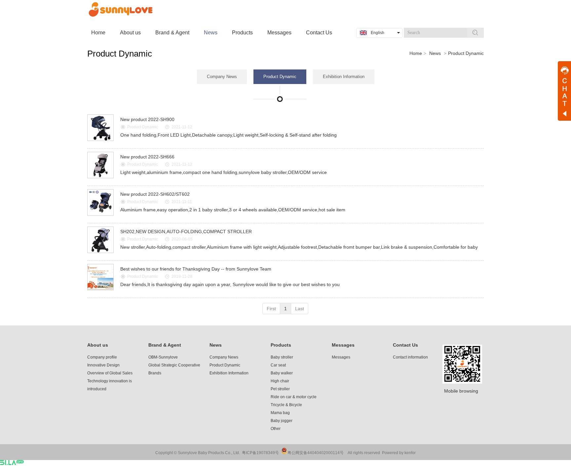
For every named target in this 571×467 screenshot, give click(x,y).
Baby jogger (281, 420)
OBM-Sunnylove (163, 357)
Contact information (410, 357)
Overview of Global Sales (110, 373)
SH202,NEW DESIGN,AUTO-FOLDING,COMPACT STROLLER (186, 231)
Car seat (278, 365)
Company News (223, 357)
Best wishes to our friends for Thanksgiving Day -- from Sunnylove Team (195, 269)
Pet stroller (280, 389)
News (435, 53)
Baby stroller (282, 357)
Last (299, 308)
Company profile (102, 357)
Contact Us (405, 345)
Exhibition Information (228, 373)
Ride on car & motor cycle (294, 397)
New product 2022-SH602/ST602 (155, 194)
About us (97, 345)
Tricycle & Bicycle (286, 405)
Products (281, 345)
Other (276, 428)
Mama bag (280, 412)
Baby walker (282, 373)
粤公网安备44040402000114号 (315, 452)
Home (415, 53)
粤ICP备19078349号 (260, 452)
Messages (343, 345)
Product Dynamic (466, 53)
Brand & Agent (164, 345)
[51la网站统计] (12, 463)
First (271, 308)
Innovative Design (103, 365)
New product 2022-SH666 (147, 156)
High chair (280, 381)
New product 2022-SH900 (147, 119)
